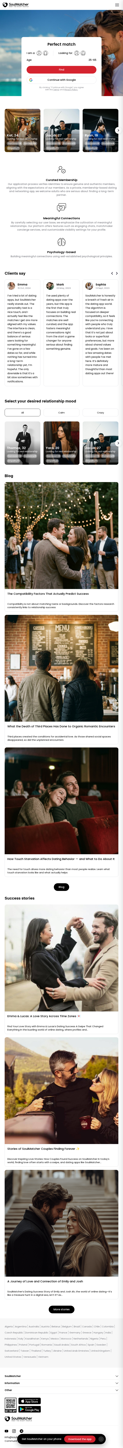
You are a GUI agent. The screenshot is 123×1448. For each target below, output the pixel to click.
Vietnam (43, 1356)
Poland (23, 1344)
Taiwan (24, 1350)
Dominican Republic (36, 1332)
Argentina (21, 1326)
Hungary (98, 1332)
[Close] (101, 1439)
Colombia (108, 1326)
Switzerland (11, 1350)
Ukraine (57, 1350)
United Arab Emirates (76, 1350)
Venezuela (29, 1356)
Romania (46, 1344)
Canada (87, 1326)
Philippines (11, 1344)
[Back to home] (18, 1419)
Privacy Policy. (71, 89)
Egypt (53, 1332)
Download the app (79, 1439)
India (108, 1332)
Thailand (36, 1350)
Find (61, 69)
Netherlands (81, 1338)
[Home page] (16, 5)
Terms (56, 89)
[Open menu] (117, 5)
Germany (74, 1332)
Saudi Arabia (61, 1344)
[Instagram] (14, 1431)
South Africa (78, 1344)
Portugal (34, 1344)
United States (13, 1356)
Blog (61, 887)
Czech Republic (14, 1332)
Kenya (45, 1338)
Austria (45, 1326)
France (63, 1332)
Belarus (56, 1326)
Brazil (77, 1326)
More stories (61, 1309)
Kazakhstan (32, 1338)
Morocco (66, 1338)
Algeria (9, 1326)
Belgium (67, 1326)
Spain (91, 1344)
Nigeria (94, 1338)
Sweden (101, 1344)
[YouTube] (6, 1431)
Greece (86, 1332)
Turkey (47, 1350)
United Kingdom (100, 1350)
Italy (20, 1338)
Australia (34, 1326)
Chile (97, 1326)
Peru (103, 1338)
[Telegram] (21, 1431)
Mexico (55, 1338)
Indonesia (10, 1338)
